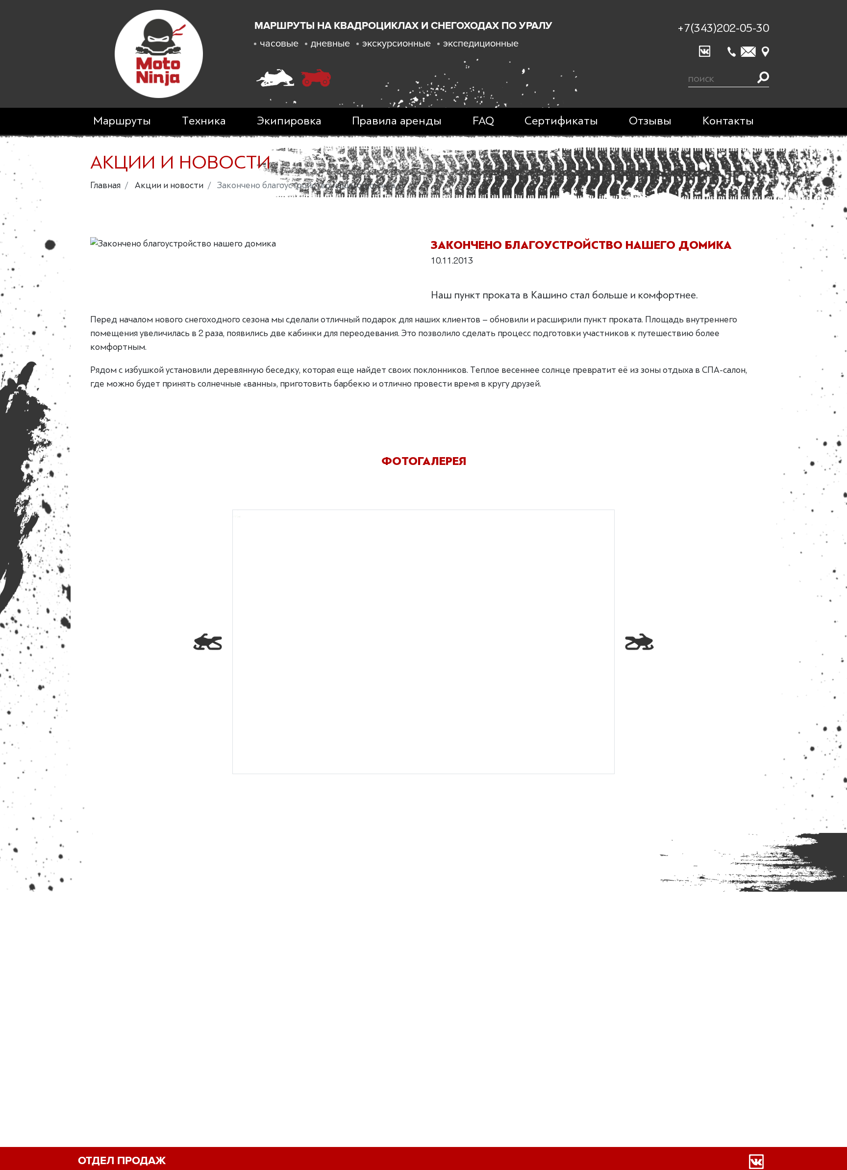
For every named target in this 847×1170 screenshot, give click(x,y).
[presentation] (207, 641)
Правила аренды (397, 120)
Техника (204, 120)
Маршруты (122, 120)
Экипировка (289, 120)
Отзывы (650, 120)
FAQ (483, 120)
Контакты (728, 120)
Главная (105, 185)
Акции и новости (169, 185)
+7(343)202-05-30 (723, 28)
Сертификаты (561, 120)
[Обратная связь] (748, 52)
